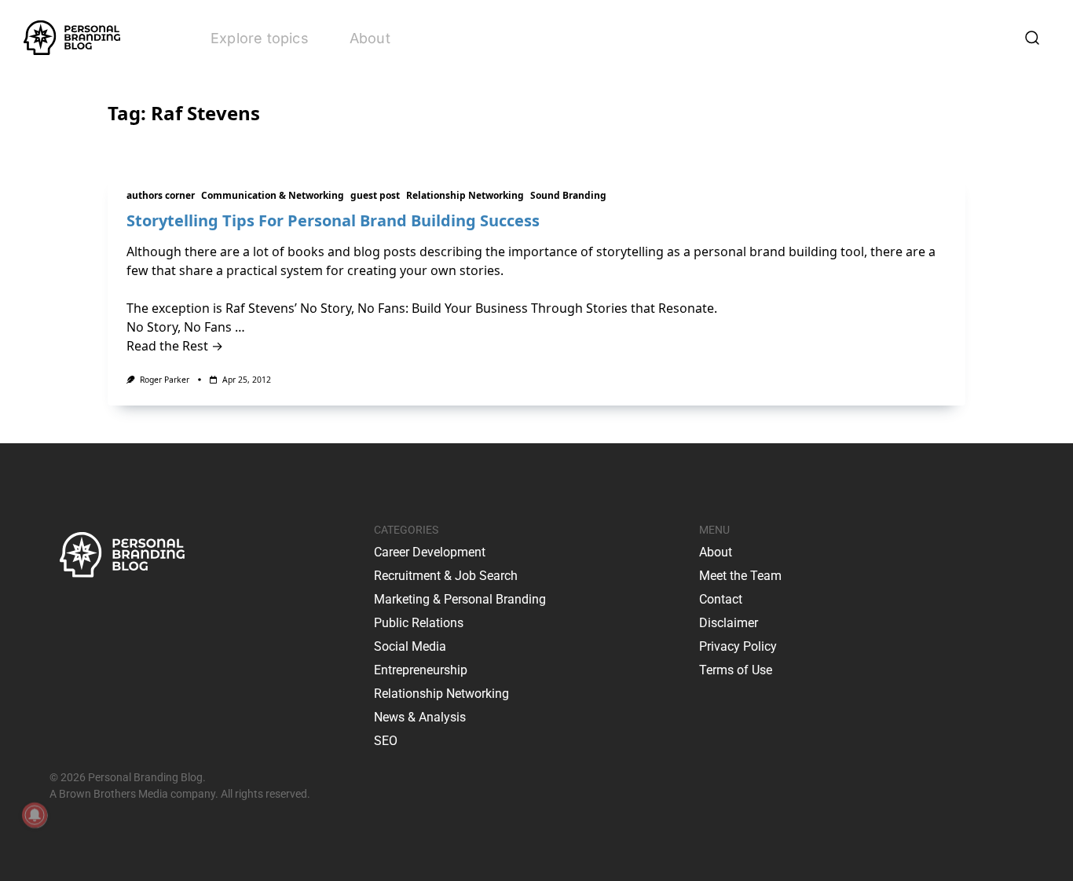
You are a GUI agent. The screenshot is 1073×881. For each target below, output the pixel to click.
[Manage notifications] (34, 815)
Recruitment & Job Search (446, 575)
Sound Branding (568, 195)
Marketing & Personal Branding (460, 599)
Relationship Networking (465, 195)
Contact (720, 599)
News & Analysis (420, 717)
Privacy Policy (738, 646)
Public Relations (418, 622)
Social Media (410, 646)
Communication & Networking (272, 195)
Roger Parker (164, 379)
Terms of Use (735, 670)
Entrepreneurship (420, 670)
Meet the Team (740, 575)
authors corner (160, 195)
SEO (385, 740)
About (370, 38)
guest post (375, 195)
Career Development (429, 552)
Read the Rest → (174, 345)
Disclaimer (728, 622)
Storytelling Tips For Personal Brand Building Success (333, 220)
